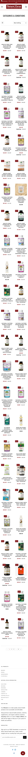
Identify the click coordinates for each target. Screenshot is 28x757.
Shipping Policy (5, 695)
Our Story (3, 684)
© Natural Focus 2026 (9, 744)
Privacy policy (14, 746)
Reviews (3, 686)
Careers (3, 691)
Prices (2, 672)
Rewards (3, 687)
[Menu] (2, 7)
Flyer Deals (4, 676)
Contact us (4, 693)
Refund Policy (5, 697)
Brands (3, 670)
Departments (4, 674)
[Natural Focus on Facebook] (12, 749)
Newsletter (4, 689)
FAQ (2, 699)
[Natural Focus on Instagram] (15, 749)
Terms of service (20, 744)
